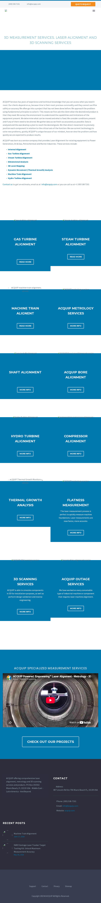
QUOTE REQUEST (83, 4)
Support (32, 886)
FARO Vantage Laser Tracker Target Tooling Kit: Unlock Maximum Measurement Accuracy (30, 848)
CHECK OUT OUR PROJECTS (50, 742)
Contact (45, 886)
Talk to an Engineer (27, 72)
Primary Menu (93, 11)
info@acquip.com (34, 4)
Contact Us (76, 72)
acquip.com (70, 810)
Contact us (7, 184)
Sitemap (68, 886)
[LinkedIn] (51, 4)
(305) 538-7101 (14, 4)
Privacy (57, 886)
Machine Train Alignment (25, 833)
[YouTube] (55, 4)
